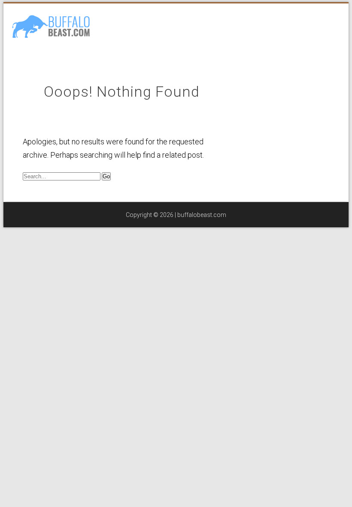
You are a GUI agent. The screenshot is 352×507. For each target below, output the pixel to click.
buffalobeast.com (201, 214)
